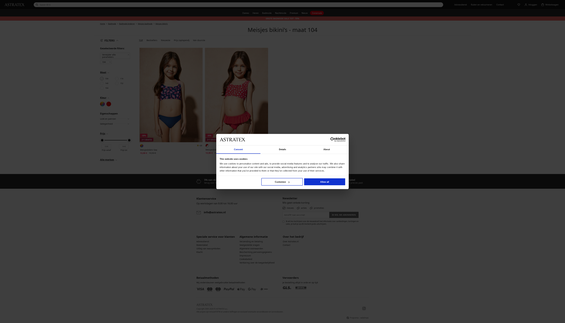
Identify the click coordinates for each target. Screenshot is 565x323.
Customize (280, 182)
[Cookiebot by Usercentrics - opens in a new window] (332, 139)
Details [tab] (282, 149)
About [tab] (326, 149)
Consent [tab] (238, 149)
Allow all (324, 182)
